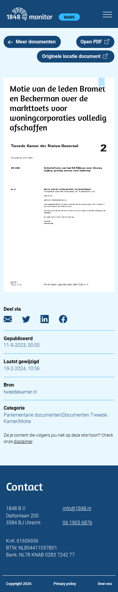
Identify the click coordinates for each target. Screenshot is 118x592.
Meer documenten (36, 42)
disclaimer (23, 441)
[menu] (107, 13)
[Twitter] (30, 320)
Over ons (105, 584)
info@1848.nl (77, 508)
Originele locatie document (72, 56)
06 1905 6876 (77, 523)
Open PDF (92, 42)
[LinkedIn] (49, 320)
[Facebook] (67, 320)
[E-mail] (12, 320)
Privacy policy (65, 584)
